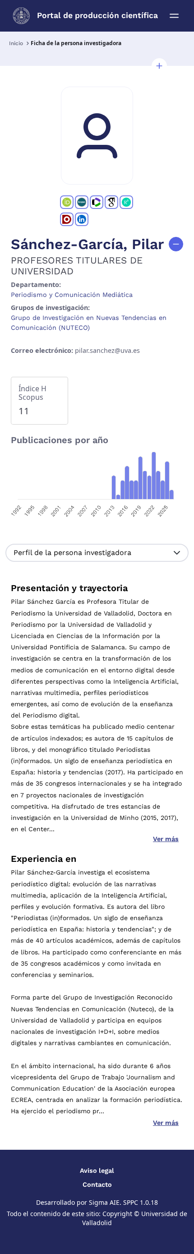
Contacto (97, 1184)
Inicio (16, 43)
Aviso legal (97, 1170)
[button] (159, 65)
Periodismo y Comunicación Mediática (72, 294)
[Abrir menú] (174, 15)
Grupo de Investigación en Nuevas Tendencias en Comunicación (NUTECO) (88, 322)
